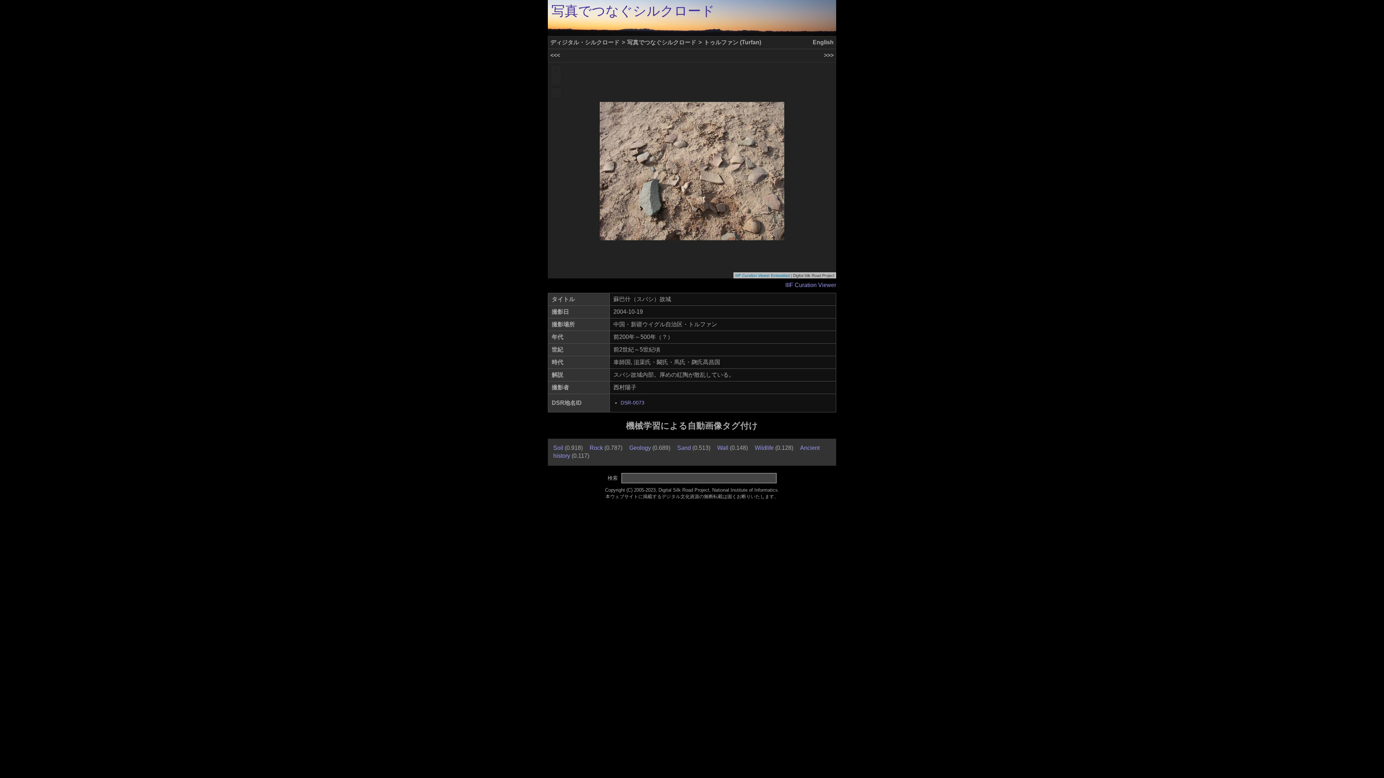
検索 (613, 478)
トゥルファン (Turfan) (732, 42)
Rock (596, 448)
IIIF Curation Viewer (810, 285)
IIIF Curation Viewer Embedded (762, 275)
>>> (829, 55)
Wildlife (764, 448)
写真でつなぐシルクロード (633, 11)
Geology (640, 448)
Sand (684, 448)
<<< (555, 55)
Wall (722, 448)
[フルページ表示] (556, 93)
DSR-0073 (632, 403)
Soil (558, 448)
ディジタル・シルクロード (585, 42)
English (823, 42)
